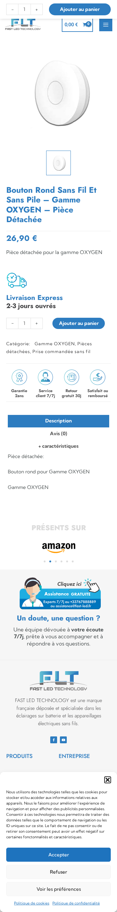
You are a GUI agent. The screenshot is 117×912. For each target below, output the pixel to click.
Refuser (58, 872)
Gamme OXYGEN (55, 343)
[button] (108, 780)
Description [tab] (58, 421)
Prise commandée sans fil (61, 351)
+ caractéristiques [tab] (58, 446)
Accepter (58, 855)
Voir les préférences (59, 889)
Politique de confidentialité (76, 903)
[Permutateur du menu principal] (105, 24)
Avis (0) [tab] (58, 433)
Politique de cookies (31, 903)
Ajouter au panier (79, 323)
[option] (58, 92)
